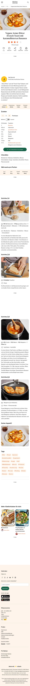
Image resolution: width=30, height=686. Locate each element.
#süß (18, 461)
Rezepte (2, 6)
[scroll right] (28, 517)
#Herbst (23, 471)
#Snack (9, 455)
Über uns (3, 612)
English (8, 644)
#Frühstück (21, 464)
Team (2, 614)
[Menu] (2, 2)
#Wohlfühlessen (6, 464)
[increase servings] (9, 116)
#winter (11, 474)
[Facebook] (2, 578)
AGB (2, 631)
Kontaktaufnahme (5, 657)
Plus (3, 619)
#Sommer (4, 474)
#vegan (13, 461)
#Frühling (17, 471)
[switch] (8, 119)
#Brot (3, 455)
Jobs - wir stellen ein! (6, 611)
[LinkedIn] (15, 578)
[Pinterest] (13, 578)
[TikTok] (7, 578)
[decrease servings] (3, 116)
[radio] (9, 42)
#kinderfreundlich (6, 458)
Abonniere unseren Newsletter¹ (9, 581)
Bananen (10, 125)
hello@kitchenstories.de (23, 671)
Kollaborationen (5, 616)
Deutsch (3, 644)
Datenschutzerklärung (6, 633)
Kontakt (3, 637)
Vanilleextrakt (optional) (14, 143)
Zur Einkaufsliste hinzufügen (16, 149)
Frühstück (7, 6)
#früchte (21, 467)
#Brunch (14, 464)
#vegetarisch (16, 458)
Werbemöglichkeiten (6, 654)
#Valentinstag (5, 461)
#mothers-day (13, 467)
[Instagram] (5, 578)
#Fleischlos (5, 467)
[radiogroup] (15, 42)
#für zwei (10, 471)
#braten (4, 471)
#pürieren (14, 455)
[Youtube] (10, 578)
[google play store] (15, 600)
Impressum (4, 630)
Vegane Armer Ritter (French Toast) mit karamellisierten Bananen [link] (19, 6)
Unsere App (4, 618)
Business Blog (4, 655)
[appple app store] (15, 596)
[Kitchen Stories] (15, 2)
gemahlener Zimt (12, 129)
